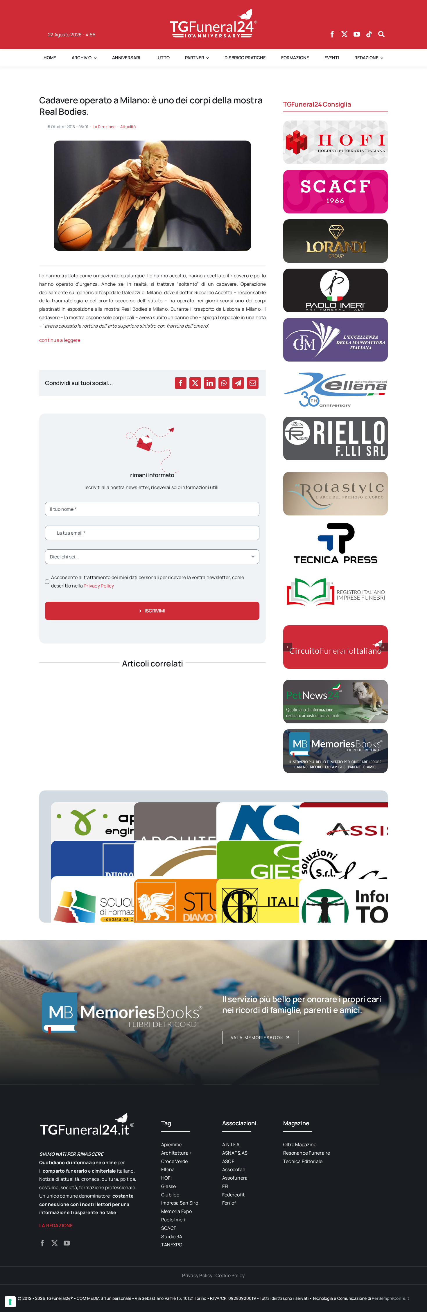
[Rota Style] (335, 474)
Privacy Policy (99, 586)
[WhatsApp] (224, 383)
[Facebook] (180, 383)
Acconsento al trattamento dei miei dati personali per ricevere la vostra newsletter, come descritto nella (147, 581)
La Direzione (104, 126)
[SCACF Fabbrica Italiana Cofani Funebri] (335, 172)
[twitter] (344, 34)
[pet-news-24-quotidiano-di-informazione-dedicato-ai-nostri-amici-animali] (335, 682)
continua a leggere (59, 340)
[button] (287, 647)
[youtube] (357, 34)
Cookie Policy (230, 1275)
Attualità (128, 126)
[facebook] (332, 34)
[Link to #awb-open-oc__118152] (381, 34)
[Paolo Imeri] (335, 271)
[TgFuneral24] (213, 11)
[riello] (335, 419)
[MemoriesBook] (122, 1012)
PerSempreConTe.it (390, 1298)
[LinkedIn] (209, 383)
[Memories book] (305, 1012)
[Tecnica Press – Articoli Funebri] (335, 523)
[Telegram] (238, 383)
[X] (195, 383)
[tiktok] (369, 34)
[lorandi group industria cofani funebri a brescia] (335, 221)
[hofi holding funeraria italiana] (335, 123)
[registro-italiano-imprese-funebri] (335, 573)
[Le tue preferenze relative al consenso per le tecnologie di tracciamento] (10, 1301)
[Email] (252, 383)
